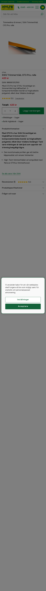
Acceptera (23, 306)
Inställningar (23, 299)
